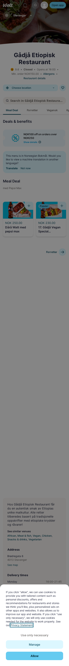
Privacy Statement (21, 625)
